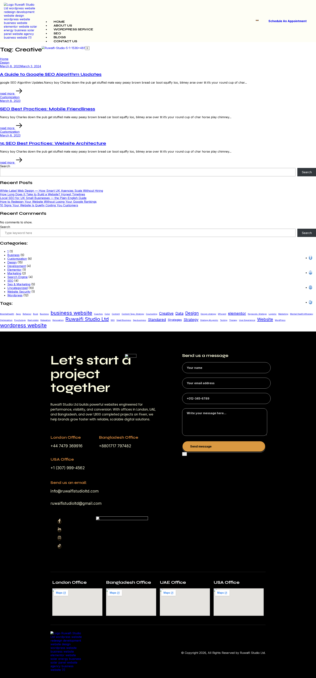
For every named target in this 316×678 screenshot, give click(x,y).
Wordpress (14, 295)
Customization (17, 259)
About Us (63, 25)
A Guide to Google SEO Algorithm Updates (50, 74)
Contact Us (65, 41)
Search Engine (17, 277)
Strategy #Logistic (209, 320)
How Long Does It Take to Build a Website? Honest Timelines (42, 194)
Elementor (14, 269)
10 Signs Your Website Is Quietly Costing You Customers (39, 205)
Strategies (175, 320)
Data (179, 313)
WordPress (280, 320)
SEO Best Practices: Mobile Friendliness (47, 109)
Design (12, 262)
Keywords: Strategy (257, 314)
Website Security (19, 291)
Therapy (233, 320)
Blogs (60, 37)
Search (5, 166)
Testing (223, 320)
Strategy (191, 319)
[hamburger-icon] (257, 20)
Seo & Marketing (18, 284)
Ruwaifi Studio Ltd (87, 319)
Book (35, 314)
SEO (57, 33)
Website (265, 319)
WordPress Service (73, 29)
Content (116, 314)
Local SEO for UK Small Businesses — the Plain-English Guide (43, 198)
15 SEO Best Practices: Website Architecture (53, 143)
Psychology (20, 320)
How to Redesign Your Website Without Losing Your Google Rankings (48, 201)
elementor (237, 313)
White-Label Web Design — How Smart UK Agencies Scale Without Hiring (51, 190)
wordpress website (23, 325)
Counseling (151, 314)
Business (13, 255)
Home (59, 22)
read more (7, 93)
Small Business (123, 320)
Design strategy (208, 314)
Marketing (14, 273)
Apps (18, 314)
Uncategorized (17, 288)
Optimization (6, 320)
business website (71, 313)
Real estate (33, 320)
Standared (157, 319)
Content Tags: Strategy (133, 314)
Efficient (222, 314)
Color (107, 314)
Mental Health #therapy (301, 314)
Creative (166, 313)
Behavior (27, 314)
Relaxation (45, 320)
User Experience (247, 320)
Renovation (58, 320)
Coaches (98, 314)
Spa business (139, 320)
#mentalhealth (7, 314)
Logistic (272, 314)
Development (16, 266)
